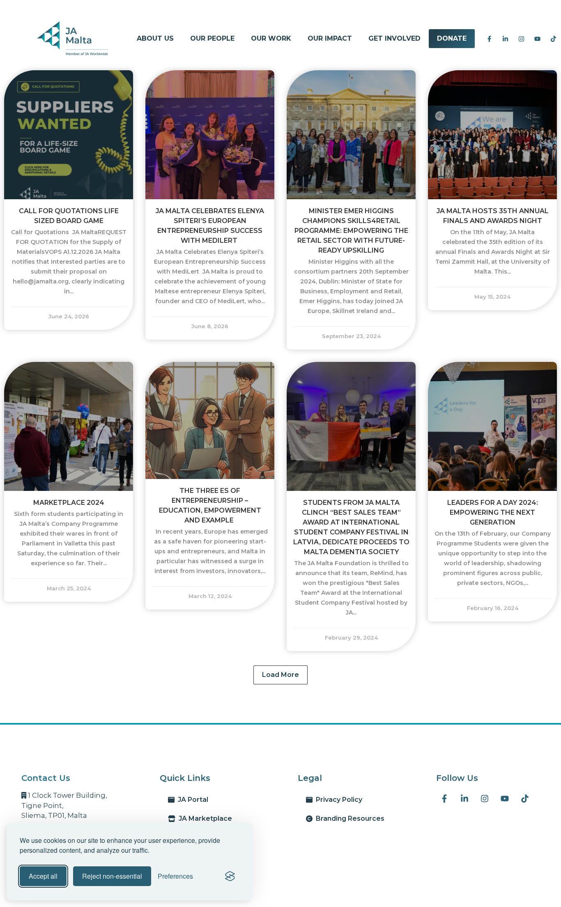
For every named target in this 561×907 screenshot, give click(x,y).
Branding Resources (348, 818)
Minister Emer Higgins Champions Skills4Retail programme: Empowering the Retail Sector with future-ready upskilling (351, 230)
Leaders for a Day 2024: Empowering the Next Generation (492, 512)
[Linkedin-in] (505, 38)
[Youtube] (537, 38)
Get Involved (394, 38)
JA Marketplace (203, 818)
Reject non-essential (112, 876)
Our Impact (330, 38)
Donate (452, 38)
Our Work (271, 38)
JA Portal (191, 799)
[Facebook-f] (489, 38)
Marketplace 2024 (68, 502)
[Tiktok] (553, 38)
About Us (155, 38)
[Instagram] (521, 38)
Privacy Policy (337, 799)
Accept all (43, 876)
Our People (212, 38)
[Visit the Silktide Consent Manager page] (230, 876)
